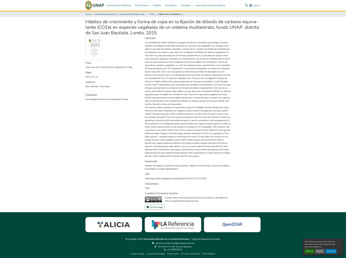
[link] (113, 67)
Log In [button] (256, 5)
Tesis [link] (152, 14)
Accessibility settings (156, 253)
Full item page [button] (156, 207)
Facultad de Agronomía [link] (105, 14)
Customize (331, 251)
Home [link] (88, 14)
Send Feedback (208, 253)
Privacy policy (173, 253)
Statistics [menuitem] (157, 5)
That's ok (309, 251)
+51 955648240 (174, 249)
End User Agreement (190, 253)
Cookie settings (137, 253)
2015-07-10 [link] (91, 76)
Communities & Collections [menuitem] (119, 5)
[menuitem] (142, 5)
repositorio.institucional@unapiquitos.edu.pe (174, 243)
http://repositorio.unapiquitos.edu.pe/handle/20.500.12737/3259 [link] (175, 178)
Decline (320, 251)
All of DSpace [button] (141, 5)
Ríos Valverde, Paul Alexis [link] (97, 86)
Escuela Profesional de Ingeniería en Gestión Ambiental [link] (133, 14)
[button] (94, 5)
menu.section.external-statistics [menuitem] (210, 5)
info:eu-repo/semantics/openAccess (182, 200)
